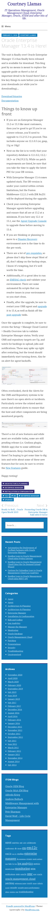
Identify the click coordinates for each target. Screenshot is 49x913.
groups (29, 859)
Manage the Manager (17, 626)
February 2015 (14, 751)
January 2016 (14, 723)
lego (15, 864)
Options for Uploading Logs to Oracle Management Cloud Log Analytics (25, 571)
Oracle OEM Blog (14, 786)
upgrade (42, 306)
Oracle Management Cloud (20, 637)
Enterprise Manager (14, 488)
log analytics (25, 863)
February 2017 (14, 706)
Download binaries (12, 96)
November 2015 (15, 730)
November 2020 (15, 674)
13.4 (6, 496)
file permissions (21, 859)
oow (34, 874)
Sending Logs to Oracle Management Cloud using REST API (25, 577)
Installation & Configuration (19, 492)
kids (10, 864)
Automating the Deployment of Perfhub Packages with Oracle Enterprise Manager (22, 550)
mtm (33, 868)
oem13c (23, 874)
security (13, 887)
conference (9, 848)
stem (17, 892)
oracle (39, 874)
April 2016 (12, 716)
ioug (6, 864)
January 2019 (14, 699)
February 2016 (14, 719)
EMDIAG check (18, 279)
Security (11, 647)
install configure (37, 859)
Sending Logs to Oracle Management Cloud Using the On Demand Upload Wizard (25, 564)
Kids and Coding (15, 619)
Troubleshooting (15, 651)
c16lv (24, 843)
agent (8, 842)
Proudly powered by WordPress (20, 906)
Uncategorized (14, 654)
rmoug (35, 883)
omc (30, 874)
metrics (36, 863)
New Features (13, 467)
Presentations (14, 644)
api (21, 843)
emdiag (20, 853)
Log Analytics (14, 623)
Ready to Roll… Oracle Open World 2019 (12, 508)
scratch (7, 888)
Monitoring (13, 630)
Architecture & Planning (16, 484)
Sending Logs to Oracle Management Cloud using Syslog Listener (25, 557)
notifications (10, 874)
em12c (32, 847)
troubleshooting (26, 891)
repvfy (29, 883)
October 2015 (14, 733)
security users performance (28, 887)
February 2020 (14, 685)
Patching (12, 640)
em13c (8, 853)
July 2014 (12, 765)
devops (19, 848)
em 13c (14, 854)
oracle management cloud (20, 878)
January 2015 (14, 754)
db (16, 848)
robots (40, 883)
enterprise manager (30, 496)
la (13, 864)
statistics (12, 892)
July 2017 (12, 702)
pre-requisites (34, 253)
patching (9, 883)
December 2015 (15, 726)
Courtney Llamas (24, 4)
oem (18, 874)
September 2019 (15, 688)
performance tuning (20, 883)
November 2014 (15, 758)
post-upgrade (14, 314)
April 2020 (12, 678)
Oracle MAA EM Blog (16, 790)
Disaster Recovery (27, 239)
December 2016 (15, 709)
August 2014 (13, 761)
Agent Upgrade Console (34, 221)
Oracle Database (15, 633)
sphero (7, 892)
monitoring (22, 868)
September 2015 (15, 737)
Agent (10, 599)
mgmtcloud (9, 869)
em (15, 496)
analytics (15, 843)
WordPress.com (32, 909)
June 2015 (12, 744)
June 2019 (12, 695)
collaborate (31, 843)
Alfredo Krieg (12, 794)
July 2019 (12, 692)
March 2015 (13, 747)
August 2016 (13, 713)
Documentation (10, 100)
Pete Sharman (12, 811)
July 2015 (12, 740)
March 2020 (13, 681)
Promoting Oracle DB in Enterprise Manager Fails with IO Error (36, 509)
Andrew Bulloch (14, 799)
